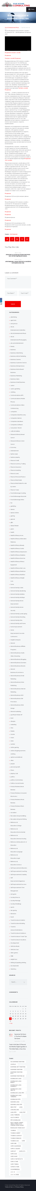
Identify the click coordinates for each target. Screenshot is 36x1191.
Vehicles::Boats (15, 946)
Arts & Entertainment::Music (12, 28)
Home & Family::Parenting (18, 617)
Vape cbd (14, 1143)
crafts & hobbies (15, 431)
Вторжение (8, 56)
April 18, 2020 (24, 28)
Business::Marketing (16, 376)
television (13, 914)
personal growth (15, 767)
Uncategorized (15, 943)
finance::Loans (15, 474)
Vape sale (14, 1154)
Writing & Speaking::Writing (18, 963)
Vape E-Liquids (15, 1149)
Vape (23, 1141)
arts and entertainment (17, 343)
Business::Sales (15, 379)
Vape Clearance (16, 1146)
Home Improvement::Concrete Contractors (17, 633)
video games (14, 953)
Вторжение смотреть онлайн (13, 53)
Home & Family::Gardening (18, 591)
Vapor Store (15, 1167)
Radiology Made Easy (18, 1128)
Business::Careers (16, 360)
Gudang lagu (15, 1102)
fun (11, 503)
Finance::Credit (15, 461)
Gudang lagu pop (16, 1105)
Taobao (13, 1131)
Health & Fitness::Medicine (18, 571)
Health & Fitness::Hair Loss (18, 568)
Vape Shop (14, 1156)
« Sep (10, 1023)
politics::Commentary (17, 780)
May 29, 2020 (18, 253)
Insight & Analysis (16, 640)
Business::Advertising (17, 353)
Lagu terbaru (15, 1115)
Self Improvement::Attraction (19, 868)
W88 (12, 956)
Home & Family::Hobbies (18, 594)
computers (14, 412)
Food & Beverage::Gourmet (18, 497)
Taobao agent (15, 1133)
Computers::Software (17, 425)
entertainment (15, 451)
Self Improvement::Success (18, 885)
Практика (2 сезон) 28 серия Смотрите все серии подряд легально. (18, 255)
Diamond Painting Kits (16, 1072)
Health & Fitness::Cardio (17, 549)
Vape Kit (13, 1151)
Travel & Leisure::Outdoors (18, 933)
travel (12, 917)
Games (13, 510)
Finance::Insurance (16, 467)
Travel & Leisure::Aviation (18, 920)
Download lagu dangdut (16, 1085)
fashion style (14, 454)
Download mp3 (16, 1099)
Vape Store (14, 1162)
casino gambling (15, 389)
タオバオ (13, 1172)
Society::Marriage (15, 901)
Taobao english (16, 1138)
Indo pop (13, 1107)
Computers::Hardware (17, 422)
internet (13, 643)
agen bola (13, 320)
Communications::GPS (17, 395)
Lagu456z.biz (15, 1110)
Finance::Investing (16, 470)
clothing (13, 392)
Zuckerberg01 (15, 1169)
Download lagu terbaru (16, 1096)
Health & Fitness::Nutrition (18, 575)
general (13, 519)
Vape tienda (15, 1164)
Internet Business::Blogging (18, 660)
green (12, 529)
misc (12, 728)
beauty (12, 347)
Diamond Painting (16, 1070)
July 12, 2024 (12, 1052)
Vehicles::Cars (15, 950)
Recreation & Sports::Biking (18, 816)
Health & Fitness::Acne (17, 536)
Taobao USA (15, 1141)
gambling (13, 506)
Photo (12, 770)
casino (12, 386)
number (13, 744)
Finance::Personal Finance (18, 477)
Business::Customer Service (19, 363)
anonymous (14, 324)
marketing (13, 725)
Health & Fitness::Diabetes (18, 555)
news (12, 741)
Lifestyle (13, 722)
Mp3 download (16, 1120)
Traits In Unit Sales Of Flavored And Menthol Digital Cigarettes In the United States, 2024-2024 (18, 1047)
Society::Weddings (16, 904)
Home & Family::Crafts (17, 588)
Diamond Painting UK (17, 1076)
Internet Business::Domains (18, 663)
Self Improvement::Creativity (19, 875)
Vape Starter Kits (17, 1159)
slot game (13, 894)
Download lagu (16, 1079)
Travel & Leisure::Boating (18, 924)
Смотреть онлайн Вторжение (13, 58)
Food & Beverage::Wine (17, 500)
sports (12, 907)
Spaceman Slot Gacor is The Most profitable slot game (20, 1036)
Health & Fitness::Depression (19, 552)
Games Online (15, 513)
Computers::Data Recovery (18, 415)
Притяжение (13, 234)
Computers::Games (16, 418)
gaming (13, 516)
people (13, 764)
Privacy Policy (19, 1187)
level (12, 718)
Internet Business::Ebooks (18, 666)
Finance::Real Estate (16, 480)
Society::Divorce (15, 898)
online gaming (15, 748)
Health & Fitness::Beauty (17, 545)
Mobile (13, 731)
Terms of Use (9, 1187)
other (12, 761)
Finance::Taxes (15, 490)
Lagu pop (22, 1112)
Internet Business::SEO (17, 695)
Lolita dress (15, 1118)
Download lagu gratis (16, 1089)
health (12, 532)
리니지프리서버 (15, 966)
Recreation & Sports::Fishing (19, 819)
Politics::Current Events (17, 783)
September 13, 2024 (19, 1041)
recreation (14, 813)
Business (13, 350)
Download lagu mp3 (17, 1093)
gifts (12, 523)
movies (13, 734)
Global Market (15, 526)
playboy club (14, 774)
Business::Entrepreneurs (18, 366)
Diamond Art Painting (18, 1067)
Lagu (21, 1107)
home (12, 585)
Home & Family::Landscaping (19, 614)
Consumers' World (16, 428)
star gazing (14, 911)
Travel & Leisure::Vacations (18, 940)
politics (13, 777)
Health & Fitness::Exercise (18, 558)
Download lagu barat (16, 1082)
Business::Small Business (18, 382)
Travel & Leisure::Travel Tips (19, 937)
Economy (13, 448)
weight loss (14, 959)
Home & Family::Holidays (18, 598)
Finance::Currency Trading (18, 464)
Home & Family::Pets (16, 620)
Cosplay (13, 1064)
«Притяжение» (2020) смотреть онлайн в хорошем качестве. (18, 262)
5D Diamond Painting (17, 1062)
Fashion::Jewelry (15, 457)
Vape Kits (22, 1151)
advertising (14, 317)
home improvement (16, 627)
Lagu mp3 (14, 1112)
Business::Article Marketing (18, 356)
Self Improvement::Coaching (19, 871)
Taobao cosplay (16, 1136)
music (12, 738)
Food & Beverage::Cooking (18, 493)
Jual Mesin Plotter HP (16, 715)
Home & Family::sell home (18, 624)
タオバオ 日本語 (15, 1175)
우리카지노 (13, 969)
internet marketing (16, 712)
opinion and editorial (16, 757)
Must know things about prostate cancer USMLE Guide (17, 1124)
